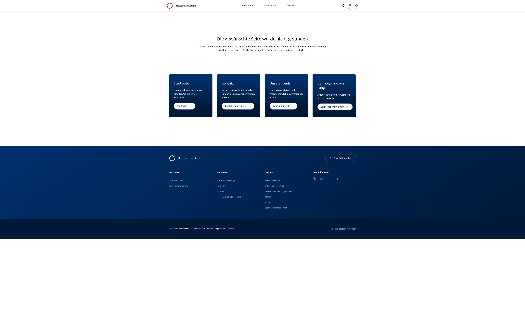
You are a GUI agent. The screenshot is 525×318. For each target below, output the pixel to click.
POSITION (221, 185)
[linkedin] (321, 179)
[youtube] (329, 179)
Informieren (270, 5)
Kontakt (268, 202)
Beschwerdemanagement (276, 207)
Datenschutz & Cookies (203, 228)
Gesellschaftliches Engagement (278, 191)
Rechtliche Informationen (180, 228)
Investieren (248, 5)
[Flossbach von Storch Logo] (181, 6)
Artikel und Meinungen (226, 180)
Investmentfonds (176, 180)
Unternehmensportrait (274, 185)
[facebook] (337, 179)
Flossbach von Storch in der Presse (232, 196)
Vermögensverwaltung (178, 185)
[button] (343, 5)
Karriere (268, 196)
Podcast (220, 191)
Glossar (230, 228)
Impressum (220, 228)
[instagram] (314, 179)
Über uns (291, 5)
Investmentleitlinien (273, 180)
